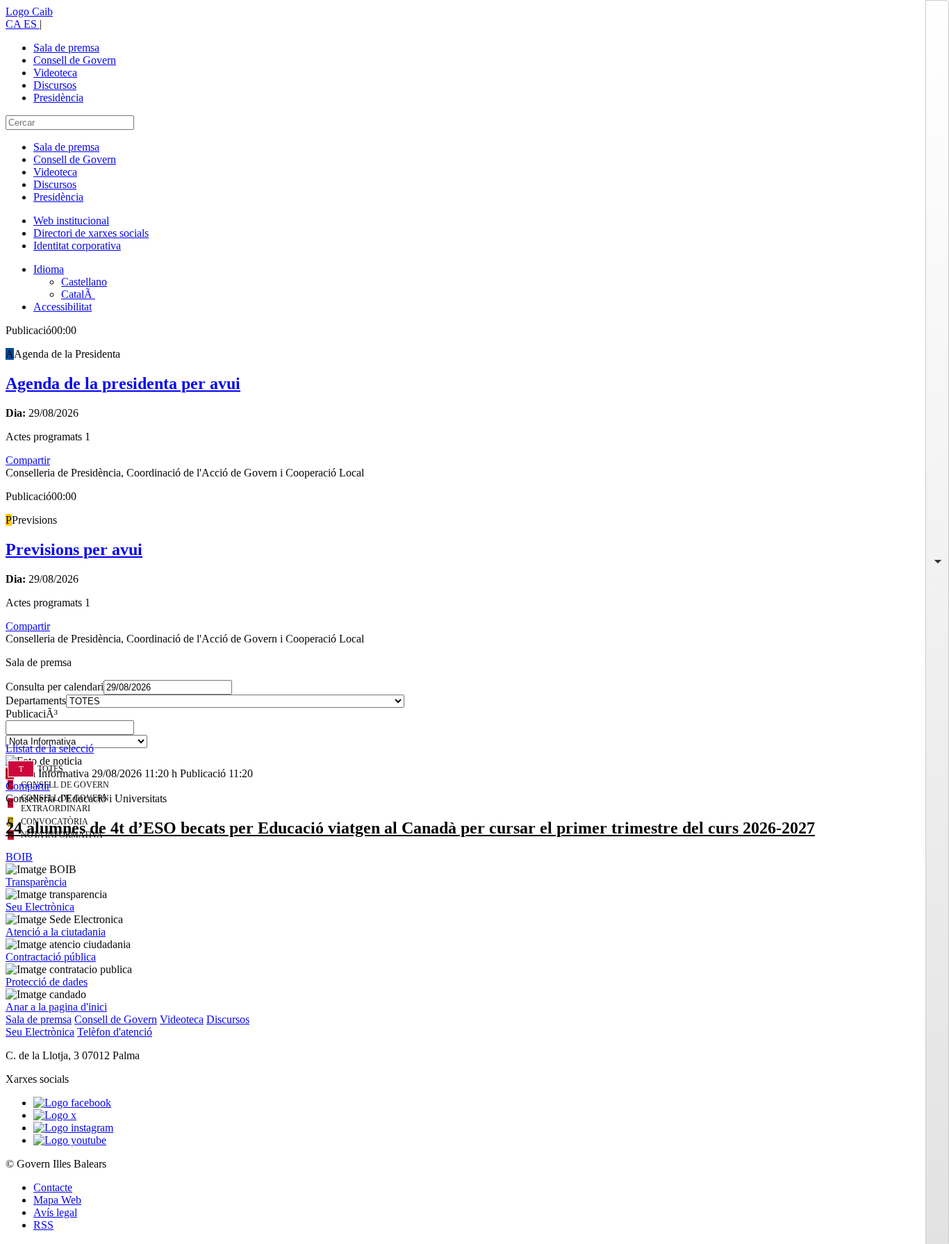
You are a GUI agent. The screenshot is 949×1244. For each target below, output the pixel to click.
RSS (43, 1225)
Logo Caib (29, 11)
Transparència (36, 882)
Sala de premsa (66, 47)
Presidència (58, 97)
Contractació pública (51, 957)
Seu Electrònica (40, 907)
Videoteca (55, 72)
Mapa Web (57, 1200)
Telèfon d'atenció (114, 1032)
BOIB (19, 857)
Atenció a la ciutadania (56, 932)
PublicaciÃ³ (32, 714)
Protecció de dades (47, 982)
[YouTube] (69, 1140)
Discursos (54, 85)
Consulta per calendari (55, 687)
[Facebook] (72, 1103)
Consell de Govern (74, 60)
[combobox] (474, 731)
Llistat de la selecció (50, 748)
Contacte (52, 1187)
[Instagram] (73, 1128)
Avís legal (55, 1212)
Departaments (36, 700)
